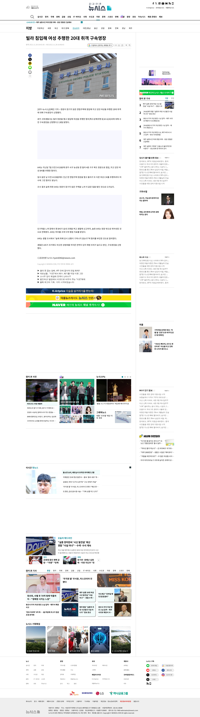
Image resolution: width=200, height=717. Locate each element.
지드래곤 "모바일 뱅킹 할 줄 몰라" (105, 595)
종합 (48, 570)
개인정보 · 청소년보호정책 (109, 701)
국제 (52, 16)
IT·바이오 (77, 16)
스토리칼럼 (73, 665)
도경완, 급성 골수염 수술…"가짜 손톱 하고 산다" (80, 491)
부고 (68, 684)
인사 (61, 684)
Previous (27, 560)
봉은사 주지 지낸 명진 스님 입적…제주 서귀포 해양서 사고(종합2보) (105, 610)
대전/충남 (87, 28)
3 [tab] (127, 377)
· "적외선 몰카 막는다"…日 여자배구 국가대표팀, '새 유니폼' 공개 (156, 448)
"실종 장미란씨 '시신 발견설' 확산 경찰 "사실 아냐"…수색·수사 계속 (74, 543)
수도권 (91, 16)
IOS (125, 683)
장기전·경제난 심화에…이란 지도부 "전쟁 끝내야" (85, 562)
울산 (96, 28)
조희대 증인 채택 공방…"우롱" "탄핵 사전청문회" (51, 562)
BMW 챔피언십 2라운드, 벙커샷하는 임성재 (41, 416)
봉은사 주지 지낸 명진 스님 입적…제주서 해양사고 (42, 606)
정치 (46, 16)
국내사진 (94, 665)
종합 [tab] (172, 98)
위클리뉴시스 (170, 8)
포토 (134, 16)
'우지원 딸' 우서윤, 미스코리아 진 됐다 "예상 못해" (81, 486)
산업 (69, 16)
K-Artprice (150, 8)
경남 (123, 28)
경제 (58, 16)
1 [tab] (122, 377)
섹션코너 (62, 679)
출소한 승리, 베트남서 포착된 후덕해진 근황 (78, 472)
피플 (141, 324)
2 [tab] (125, 377)
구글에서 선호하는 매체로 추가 (101, 45)
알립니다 (136, 701)
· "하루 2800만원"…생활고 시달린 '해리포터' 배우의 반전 (156, 452)
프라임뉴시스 (160, 8)
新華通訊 (126, 670)
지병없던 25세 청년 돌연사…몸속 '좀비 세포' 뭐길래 (81, 477)
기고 (71, 670)
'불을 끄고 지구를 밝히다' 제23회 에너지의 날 (112, 404)
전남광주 (76, 28)
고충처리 (79, 701)
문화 (103, 16)
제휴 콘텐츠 (152, 16)
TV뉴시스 (141, 16)
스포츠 (110, 16)
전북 (116, 28)
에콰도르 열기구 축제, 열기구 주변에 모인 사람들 (42, 408)
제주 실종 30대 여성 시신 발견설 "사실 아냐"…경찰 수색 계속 (86, 595)
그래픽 (94, 670)
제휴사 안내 (50, 701)
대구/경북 (65, 28)
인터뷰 (62, 674)
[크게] (129, 45)
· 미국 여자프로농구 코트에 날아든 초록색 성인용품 (156, 460)
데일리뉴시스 (74, 679)
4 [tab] (130, 377)
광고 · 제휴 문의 (39, 701)
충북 (109, 28)
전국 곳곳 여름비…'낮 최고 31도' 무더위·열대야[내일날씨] (50, 22)
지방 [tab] (166, 98)
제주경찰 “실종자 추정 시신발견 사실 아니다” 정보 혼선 (86, 610)
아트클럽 (62, 670)
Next (98, 560)
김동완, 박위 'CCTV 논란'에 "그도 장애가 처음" (80, 482)
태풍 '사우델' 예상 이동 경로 (104, 416)
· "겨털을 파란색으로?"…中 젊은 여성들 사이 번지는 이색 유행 (156, 456)
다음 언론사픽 (169, 665)
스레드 (154, 679)
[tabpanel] (113, 393)
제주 (130, 28)
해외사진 (104, 665)
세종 (49, 28)
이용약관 (95, 701)
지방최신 (40, 28)
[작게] (126, 45)
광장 (128, 16)
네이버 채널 (154, 665)
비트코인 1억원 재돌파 (34, 404)
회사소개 (28, 701)
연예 (116, 16)
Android (126, 679)
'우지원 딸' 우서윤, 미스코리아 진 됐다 (77, 580)
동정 (75, 684)
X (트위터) (153, 675)
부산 (56, 28)
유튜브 (154, 670)
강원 (103, 28)
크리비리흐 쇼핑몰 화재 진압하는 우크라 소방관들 (42, 421)
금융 (63, 16)
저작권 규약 (70, 701)
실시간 (40, 16)
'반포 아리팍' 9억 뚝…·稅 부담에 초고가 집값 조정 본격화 (42, 613)
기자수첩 (143, 191)
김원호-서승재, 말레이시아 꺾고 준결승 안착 (42, 412)
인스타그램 (169, 675)
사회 (85, 16)
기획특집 (73, 674)
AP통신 (126, 665)
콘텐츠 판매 (60, 701)
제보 (160, 16)
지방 (98, 16)
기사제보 (87, 701)
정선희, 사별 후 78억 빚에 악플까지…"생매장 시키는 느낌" (41, 597)
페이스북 (169, 670)
